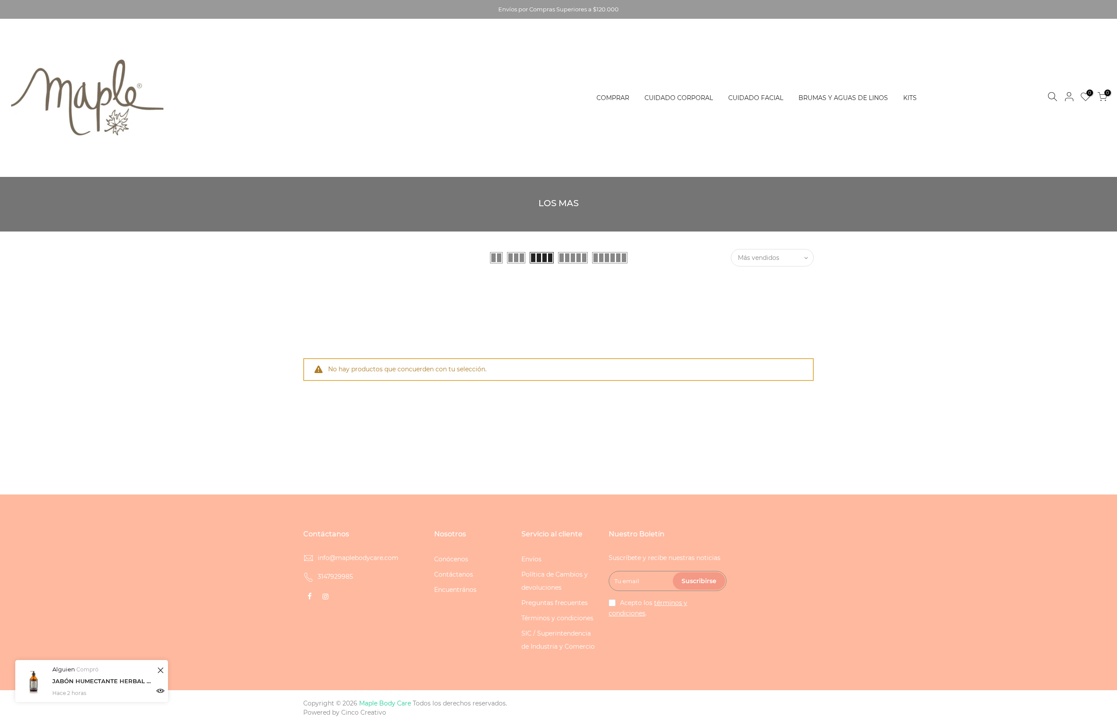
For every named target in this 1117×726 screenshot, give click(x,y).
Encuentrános (455, 590)
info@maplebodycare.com (358, 558)
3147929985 (335, 577)
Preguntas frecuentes (554, 603)
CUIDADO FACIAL (755, 98)
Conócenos (451, 559)
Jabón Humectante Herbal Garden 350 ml (103, 681)
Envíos (531, 559)
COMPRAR (612, 98)
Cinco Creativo (363, 712)
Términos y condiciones (557, 618)
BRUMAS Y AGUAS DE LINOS (843, 98)
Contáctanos (453, 574)
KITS (910, 98)
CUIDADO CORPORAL (678, 98)
